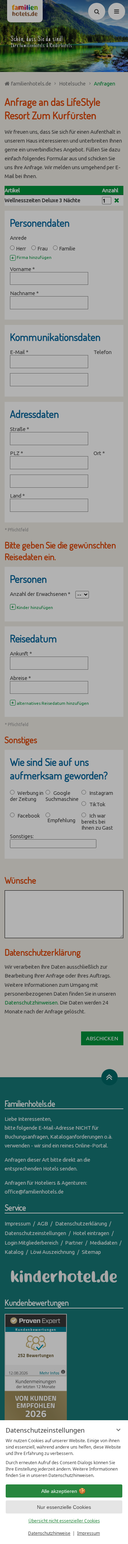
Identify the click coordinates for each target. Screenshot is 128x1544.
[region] (64, 1458)
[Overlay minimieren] (118, 1429)
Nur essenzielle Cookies (64, 1507)
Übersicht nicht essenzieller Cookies (64, 1521)
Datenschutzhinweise (49, 1533)
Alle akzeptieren (59, 1491)
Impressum (88, 1533)
